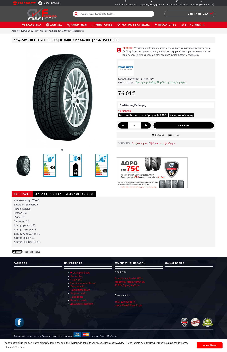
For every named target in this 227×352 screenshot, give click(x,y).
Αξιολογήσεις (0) (80, 194)
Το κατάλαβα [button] (209, 345)
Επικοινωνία (77, 286)
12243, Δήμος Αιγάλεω (127, 285)
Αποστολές (76, 276)
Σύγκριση (175, 135)
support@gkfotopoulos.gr (128, 305)
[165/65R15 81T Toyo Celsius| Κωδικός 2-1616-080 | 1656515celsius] (63, 97)
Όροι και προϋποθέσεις (83, 283)
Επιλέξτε (125, 110)
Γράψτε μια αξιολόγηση (162, 143)
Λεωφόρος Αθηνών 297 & (129, 278)
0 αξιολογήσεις (140, 143)
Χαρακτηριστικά (48, 194)
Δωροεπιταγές (78, 293)
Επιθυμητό (159, 135)
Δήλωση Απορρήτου (81, 303)
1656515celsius (32, 252)
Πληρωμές (76, 279)
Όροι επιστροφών (80, 290)
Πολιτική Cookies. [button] (15, 347)
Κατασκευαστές (78, 300)
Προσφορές (76, 297)
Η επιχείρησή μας (80, 272)
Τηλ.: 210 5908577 (125, 301)
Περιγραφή (22, 194)
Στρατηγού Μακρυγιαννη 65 (130, 282)
